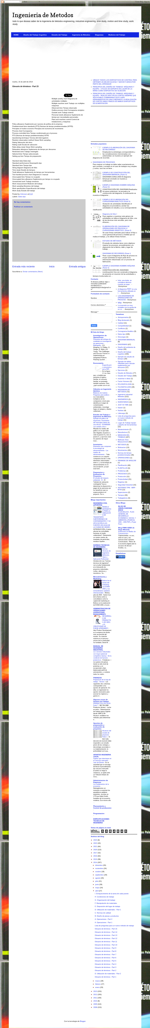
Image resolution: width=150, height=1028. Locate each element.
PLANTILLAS (123, 468)
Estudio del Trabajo (59, 35)
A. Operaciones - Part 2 (103, 919)
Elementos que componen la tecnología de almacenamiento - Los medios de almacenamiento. (102, 450)
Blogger (83, 1021)
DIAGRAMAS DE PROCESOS (104, 162)
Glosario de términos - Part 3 (105, 967)
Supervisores (123, 492)
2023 (95, 840)
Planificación (122, 465)
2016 (95, 856)
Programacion (98, 813)
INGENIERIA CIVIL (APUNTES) (100, 504)
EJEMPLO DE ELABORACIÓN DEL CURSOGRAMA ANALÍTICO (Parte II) (116, 200)
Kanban (121, 410)
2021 (95, 846)
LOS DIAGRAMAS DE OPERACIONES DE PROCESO (126, 298)
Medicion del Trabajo (116, 35)
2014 (95, 862)
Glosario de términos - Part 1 (105, 977)
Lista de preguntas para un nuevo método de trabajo (126, 418)
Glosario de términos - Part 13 (106, 935)
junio (97, 884)
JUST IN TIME (123, 405)
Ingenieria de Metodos (42, 15)
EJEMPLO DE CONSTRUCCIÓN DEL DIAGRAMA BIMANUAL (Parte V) (116, 173)
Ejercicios (121, 370)
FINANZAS (97, 678)
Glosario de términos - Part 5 (105, 961)
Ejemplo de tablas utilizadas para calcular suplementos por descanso (126, 364)
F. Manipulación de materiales (106, 903)
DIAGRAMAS (123, 344)
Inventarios (97, 444)
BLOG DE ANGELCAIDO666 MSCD (125, 508)
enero (97, 987)
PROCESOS (122, 474)
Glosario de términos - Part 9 (105, 948)
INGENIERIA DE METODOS (124, 391)
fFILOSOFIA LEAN (124, 384)
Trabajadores (123, 498)
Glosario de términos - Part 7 (105, 954)
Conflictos (121, 328)
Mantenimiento (123, 429)
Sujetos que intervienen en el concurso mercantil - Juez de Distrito (102, 760)
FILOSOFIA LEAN (124, 387)
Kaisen (120, 408)
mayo (97, 888)
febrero (98, 984)
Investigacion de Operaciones (100, 336)
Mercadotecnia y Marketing (100, 578)
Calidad (120, 323)
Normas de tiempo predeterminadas (124, 454)
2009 (95, 1004)
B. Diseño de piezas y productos (107, 916)
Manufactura (122, 432)
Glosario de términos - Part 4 (105, 964)
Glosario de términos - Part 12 (106, 938)
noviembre (99, 868)
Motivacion (122, 447)
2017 (95, 853)
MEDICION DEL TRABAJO (123, 436)
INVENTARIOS (123, 402)
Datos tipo (22, 197)
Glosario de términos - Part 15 (106, 929)
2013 (95, 991)
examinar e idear (124, 378)
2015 (95, 859)
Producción (122, 476)
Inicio (51, 266)
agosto (98, 878)
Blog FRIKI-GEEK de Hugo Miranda (126, 529)
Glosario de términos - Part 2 (105, 970)
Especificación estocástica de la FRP (106, 367)
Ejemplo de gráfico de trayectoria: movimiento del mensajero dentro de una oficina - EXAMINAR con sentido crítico (101, 422)
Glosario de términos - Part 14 (106, 932)
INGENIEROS (123, 399)
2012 (95, 994)
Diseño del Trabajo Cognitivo (35, 35)
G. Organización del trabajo (105, 900)
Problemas (122, 471)
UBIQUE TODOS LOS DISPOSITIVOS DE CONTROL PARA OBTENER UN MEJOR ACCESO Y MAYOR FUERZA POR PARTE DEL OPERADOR (115, 82)
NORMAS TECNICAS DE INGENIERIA (101, 546)
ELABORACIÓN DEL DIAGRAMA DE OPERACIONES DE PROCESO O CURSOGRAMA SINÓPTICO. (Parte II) (117, 228)
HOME (16, 35)
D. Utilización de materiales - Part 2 (108, 974)
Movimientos (122, 450)
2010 (95, 1001)
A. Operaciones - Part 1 (103, 922)
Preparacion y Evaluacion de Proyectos (99, 474)
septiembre (99, 875)
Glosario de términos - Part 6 (105, 958)
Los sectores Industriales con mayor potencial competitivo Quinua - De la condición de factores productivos (102, 656)
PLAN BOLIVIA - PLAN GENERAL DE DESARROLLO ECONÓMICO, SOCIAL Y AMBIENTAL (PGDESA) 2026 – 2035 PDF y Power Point (127, 518)
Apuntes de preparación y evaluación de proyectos (99, 726)
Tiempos (121, 495)
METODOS (122, 444)
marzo (97, 981)
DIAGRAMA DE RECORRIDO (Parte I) (117, 253)
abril (97, 891)
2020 (95, 850)
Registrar (121, 482)
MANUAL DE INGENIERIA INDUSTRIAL (98, 648)
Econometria (98, 363)
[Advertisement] (75, 57)
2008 (95, 1007)
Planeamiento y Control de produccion (102, 807)
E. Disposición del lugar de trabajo (107, 906)
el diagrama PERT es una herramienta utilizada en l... (127, 291)
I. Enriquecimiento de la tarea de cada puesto (112, 894)
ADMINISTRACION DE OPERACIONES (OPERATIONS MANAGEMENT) (101, 611)
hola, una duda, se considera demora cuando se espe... (125, 282)
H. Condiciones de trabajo (104, 897)
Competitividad (123, 326)
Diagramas (99, 35)
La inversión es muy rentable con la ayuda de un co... (127, 307)
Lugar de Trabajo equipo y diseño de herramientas (127, 424)
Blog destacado (123, 320)
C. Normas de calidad (103, 913)
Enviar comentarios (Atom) (33, 271)
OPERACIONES (124, 458)
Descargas (122, 337)
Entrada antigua (77, 266)
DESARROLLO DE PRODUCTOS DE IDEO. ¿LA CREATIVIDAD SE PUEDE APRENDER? (102, 622)
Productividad (123, 479)
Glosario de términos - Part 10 (106, 945)
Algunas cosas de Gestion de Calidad (101, 700)
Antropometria (123, 317)
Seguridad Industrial (125, 485)
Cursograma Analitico (126, 331)
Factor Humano (123, 381)
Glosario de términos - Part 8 (105, 951)
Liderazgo (121, 413)
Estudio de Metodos (125, 373)
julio (97, 881)
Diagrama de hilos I (110, 214)
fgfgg (120, 302)
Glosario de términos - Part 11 (106, 941)
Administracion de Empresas (100, 781)
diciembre (99, 865)
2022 (95, 843)
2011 (95, 998)
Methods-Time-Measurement (123, 441)
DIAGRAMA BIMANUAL (126, 340)
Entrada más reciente (23, 266)
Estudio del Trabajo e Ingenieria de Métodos (102, 415)
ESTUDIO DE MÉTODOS (112, 241)
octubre (98, 871)
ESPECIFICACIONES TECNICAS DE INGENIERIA (101, 821)
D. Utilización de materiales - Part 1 (108, 910)
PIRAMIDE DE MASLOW (127, 460)
